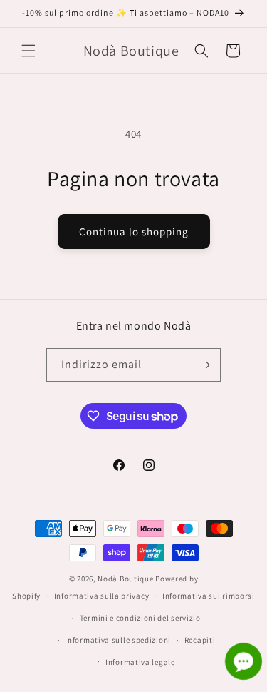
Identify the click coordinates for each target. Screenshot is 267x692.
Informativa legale (140, 662)
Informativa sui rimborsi (208, 596)
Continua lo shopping (134, 231)
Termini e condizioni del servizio (140, 618)
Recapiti (200, 640)
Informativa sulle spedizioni (118, 640)
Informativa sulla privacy (102, 596)
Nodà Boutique (125, 579)
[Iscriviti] (204, 365)
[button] (28, 50)
